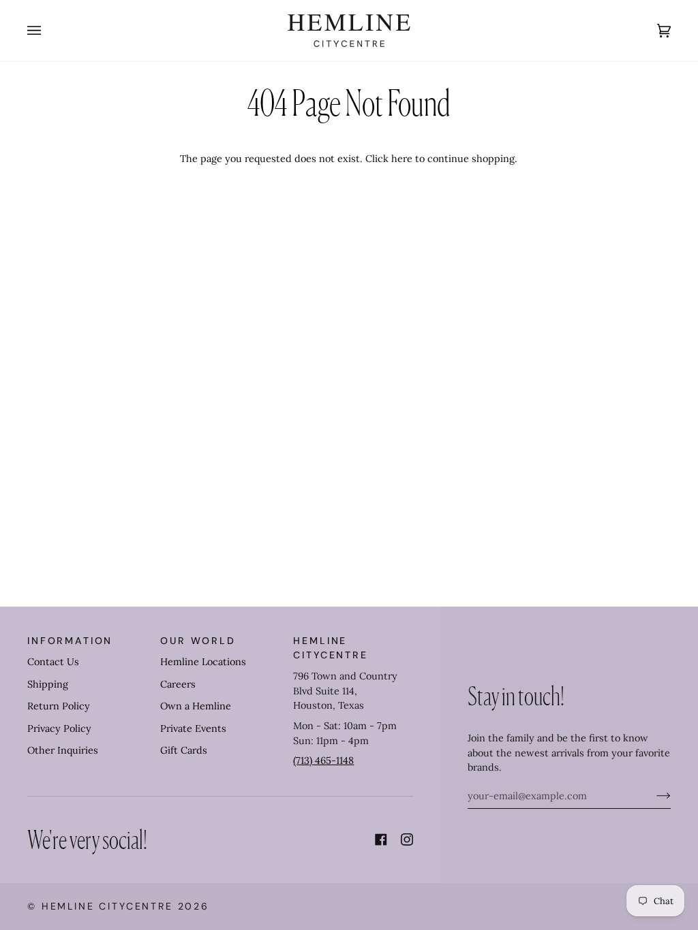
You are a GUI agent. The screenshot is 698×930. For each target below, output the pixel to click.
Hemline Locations (203, 662)
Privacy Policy (59, 728)
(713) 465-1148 (323, 760)
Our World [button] (198, 641)
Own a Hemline (195, 706)
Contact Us (53, 662)
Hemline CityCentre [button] (330, 648)
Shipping (47, 684)
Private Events (193, 728)
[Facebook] (381, 839)
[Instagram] (407, 839)
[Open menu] (47, 30)
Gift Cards (183, 750)
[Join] (653, 796)
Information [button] (69, 641)
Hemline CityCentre (107, 906)
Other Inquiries (62, 750)
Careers (178, 684)
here (401, 159)
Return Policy (58, 706)
